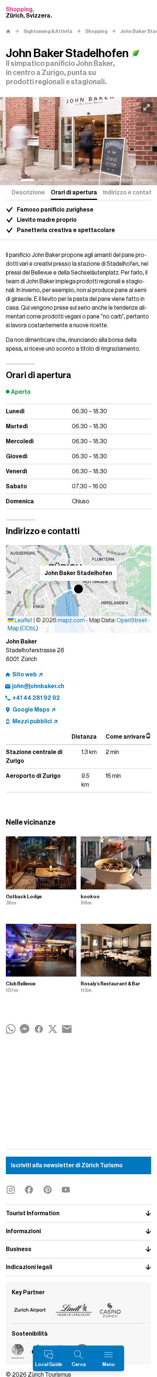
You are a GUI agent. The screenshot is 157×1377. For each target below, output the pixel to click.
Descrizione (28, 192)
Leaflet (23, 620)
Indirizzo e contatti (129, 192)
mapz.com (72, 620)
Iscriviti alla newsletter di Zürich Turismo (67, 1165)
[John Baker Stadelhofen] (78, 141)
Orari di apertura (74, 192)
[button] (78, 589)
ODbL (29, 628)
